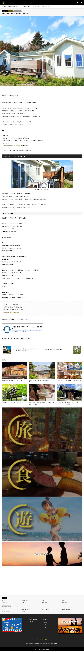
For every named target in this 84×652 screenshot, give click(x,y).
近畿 (23, 602)
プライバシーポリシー (45, 643)
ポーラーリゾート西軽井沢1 (14, 145)
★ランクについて (30, 643)
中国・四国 (44, 602)
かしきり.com (38, 649)
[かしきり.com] (4, 2)
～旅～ (10, 11)
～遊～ (45, 627)
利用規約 (37, 643)
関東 (43, 600)
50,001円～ (24, 611)
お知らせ (31, 621)
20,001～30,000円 (66, 609)
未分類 (3, 600)
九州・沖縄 (64, 602)
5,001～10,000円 (25, 609)
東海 (63, 600)
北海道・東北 (25, 600)
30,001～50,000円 (6, 611)
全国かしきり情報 (33, 619)
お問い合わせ (54, 643)
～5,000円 (4, 609)
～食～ (45, 624)
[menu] (81, 2)
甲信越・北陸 (4, 11)
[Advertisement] (42, 580)
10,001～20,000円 (17, 11)
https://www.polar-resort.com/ (11, 312)
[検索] (77, 2)
